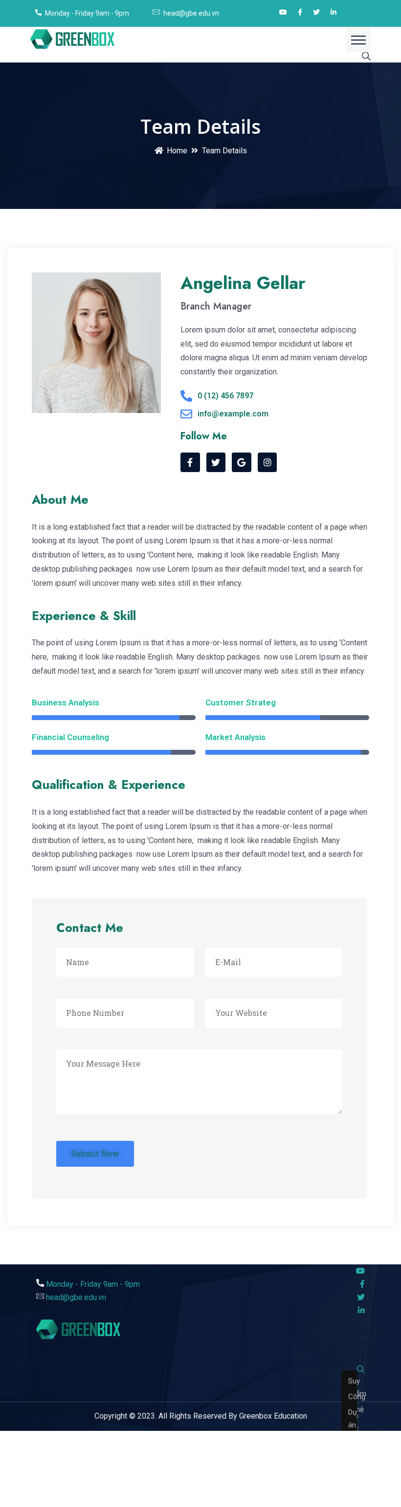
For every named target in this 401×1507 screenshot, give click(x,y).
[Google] (241, 462)
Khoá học (349, 1378)
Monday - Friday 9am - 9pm (87, 13)
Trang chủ (349, 1347)
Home (177, 150)
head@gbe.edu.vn (191, 13)
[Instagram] (267, 462)
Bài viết (349, 1362)
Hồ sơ (349, 1394)
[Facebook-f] (190, 462)
